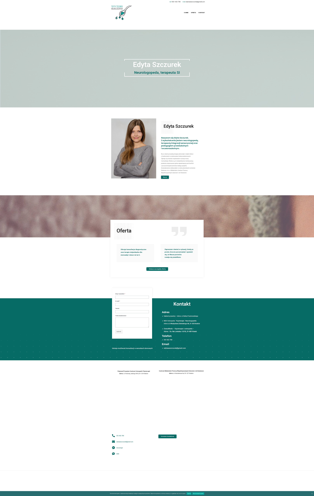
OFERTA (193, 12)
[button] (165, 177)
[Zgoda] (312, 493)
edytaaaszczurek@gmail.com (195, 2)
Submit (119, 332)
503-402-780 (176, 2)
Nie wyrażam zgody (198, 493)
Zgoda (189, 493)
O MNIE (186, 12)
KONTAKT (202, 12)
